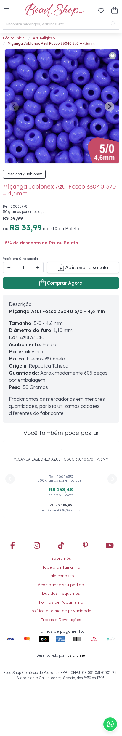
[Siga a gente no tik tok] (61, 546)
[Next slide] (109, 106)
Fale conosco (61, 575)
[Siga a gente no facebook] (12, 546)
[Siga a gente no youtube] (109, 546)
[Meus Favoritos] (101, 10)
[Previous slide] (14, 106)
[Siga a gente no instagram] (36, 546)
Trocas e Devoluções (61, 619)
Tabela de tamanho (61, 567)
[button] (6, 10)
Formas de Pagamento (61, 602)
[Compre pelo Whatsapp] (110, 724)
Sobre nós (61, 558)
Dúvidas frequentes (61, 593)
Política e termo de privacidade (61, 610)
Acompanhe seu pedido (61, 584)
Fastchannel (75, 655)
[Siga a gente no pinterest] (85, 546)
